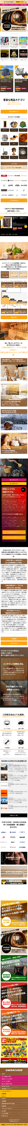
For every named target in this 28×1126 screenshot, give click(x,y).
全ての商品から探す (6, 1076)
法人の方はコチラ (14, 483)
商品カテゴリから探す (7, 1079)
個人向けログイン (14, 532)
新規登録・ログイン (20, 1)
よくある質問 (5, 1113)
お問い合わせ (14, 643)
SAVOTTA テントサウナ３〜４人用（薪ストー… (13, 81)
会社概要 (4, 1101)
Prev (2, 76)
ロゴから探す (14, 163)
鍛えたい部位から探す (7, 1084)
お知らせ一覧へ (14, 815)
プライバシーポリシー (7, 1108)
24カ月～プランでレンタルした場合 (23, 274)
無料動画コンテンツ (6, 1088)
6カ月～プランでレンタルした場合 (5, 274)
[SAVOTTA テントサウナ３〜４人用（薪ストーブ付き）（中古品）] (12, 72)
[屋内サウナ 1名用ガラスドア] (6, 222)
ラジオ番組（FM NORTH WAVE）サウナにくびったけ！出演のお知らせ (17, 792)
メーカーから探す (6, 1081)
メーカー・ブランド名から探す (14, 167)
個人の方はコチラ (14, 480)
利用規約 (4, 1106)
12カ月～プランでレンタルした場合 (14, 274)
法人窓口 (4, 1111)
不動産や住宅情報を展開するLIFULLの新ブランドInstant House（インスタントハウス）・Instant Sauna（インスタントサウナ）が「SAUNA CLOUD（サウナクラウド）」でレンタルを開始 (17, 768)
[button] (2, 18)
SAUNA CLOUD (5, 1086)
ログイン (4, 1096)
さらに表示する (14, 200)
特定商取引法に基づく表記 (8, 1103)
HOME (3, 1074)
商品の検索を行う (14, 111)
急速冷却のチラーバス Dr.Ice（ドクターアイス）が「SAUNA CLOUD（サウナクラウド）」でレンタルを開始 (17, 800)
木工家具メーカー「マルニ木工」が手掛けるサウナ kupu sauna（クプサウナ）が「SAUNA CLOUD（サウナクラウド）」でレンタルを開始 (17, 778)
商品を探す (14, 317)
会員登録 (14, 639)
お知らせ (4, 1098)
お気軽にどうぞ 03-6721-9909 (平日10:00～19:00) (14, 1124)
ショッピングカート (6, 1091)
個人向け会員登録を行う (14, 537)
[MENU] (2, 2)
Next (25, 76)
